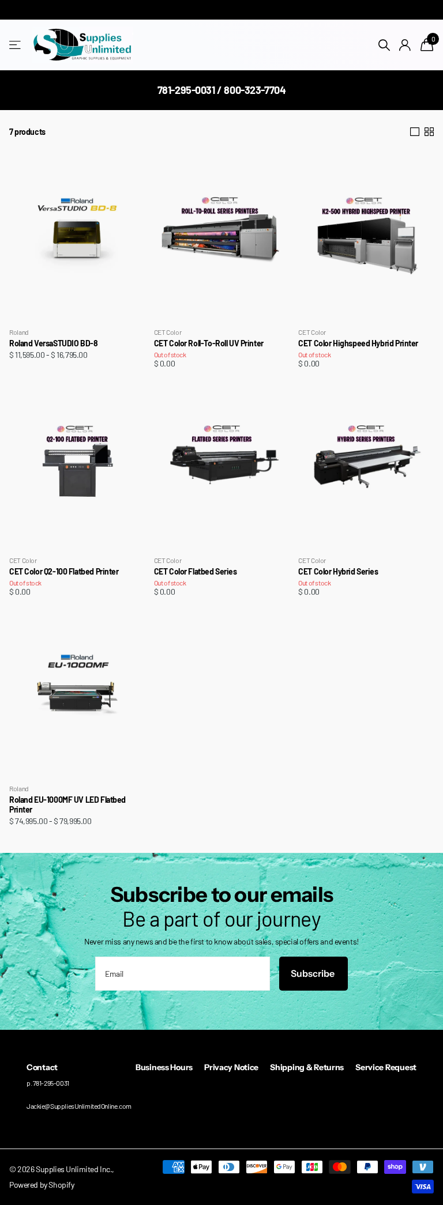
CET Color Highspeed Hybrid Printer (358, 343)
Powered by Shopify (41, 1184)
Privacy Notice (231, 1067)
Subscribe (313, 973)
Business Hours (164, 1067)
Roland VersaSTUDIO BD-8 (53, 343)
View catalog (15, 45)
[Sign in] (405, 45)
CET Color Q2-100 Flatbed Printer (64, 571)
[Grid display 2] (429, 131)
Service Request (385, 1067)
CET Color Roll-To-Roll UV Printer (209, 343)
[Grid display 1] (414, 131)
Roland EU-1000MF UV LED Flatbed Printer (67, 804)
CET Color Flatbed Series (195, 571)
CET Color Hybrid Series (338, 571)
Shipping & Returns (307, 1067)
